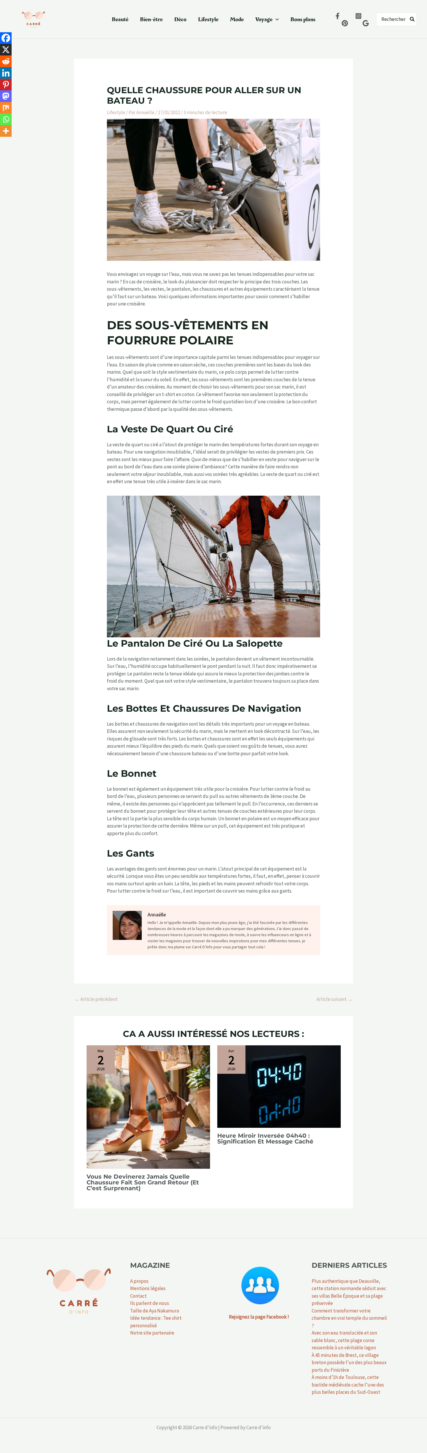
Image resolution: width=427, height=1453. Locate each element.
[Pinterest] (6, 84)
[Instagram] (358, 16)
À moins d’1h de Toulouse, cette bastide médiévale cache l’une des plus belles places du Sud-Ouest (348, 1384)
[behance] (345, 23)
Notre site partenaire (152, 1333)
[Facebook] (337, 16)
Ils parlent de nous (149, 1303)
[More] (6, 131)
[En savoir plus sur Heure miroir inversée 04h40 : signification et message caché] (279, 1086)
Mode (237, 19)
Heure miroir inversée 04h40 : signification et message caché (265, 1138)
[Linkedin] (6, 73)
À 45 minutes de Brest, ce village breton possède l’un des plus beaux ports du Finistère (349, 1362)
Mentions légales (148, 1288)
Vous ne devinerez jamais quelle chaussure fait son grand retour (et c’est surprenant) (143, 1182)
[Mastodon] (6, 96)
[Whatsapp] (6, 119)
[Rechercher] (412, 19)
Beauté (120, 19)
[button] (275, 19)
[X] (6, 49)
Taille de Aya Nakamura (154, 1311)
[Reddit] (6, 61)
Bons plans (302, 19)
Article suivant (334, 999)
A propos (139, 1281)
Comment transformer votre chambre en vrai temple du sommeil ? (349, 1318)
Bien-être (151, 19)
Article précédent (96, 999)
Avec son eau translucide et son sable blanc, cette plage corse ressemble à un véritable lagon (344, 1340)
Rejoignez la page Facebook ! (259, 1317)
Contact (138, 1296)
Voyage (263, 19)
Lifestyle (208, 19)
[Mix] (6, 108)
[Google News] (366, 23)
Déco (180, 19)
